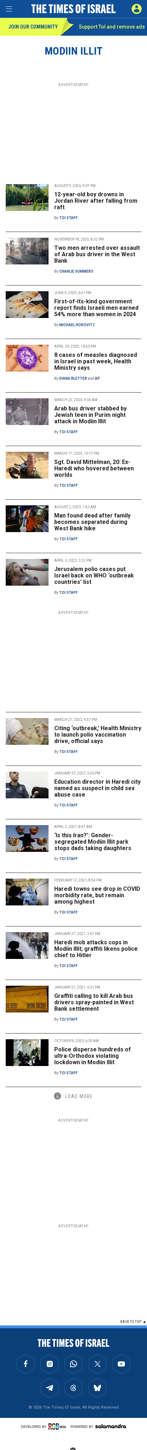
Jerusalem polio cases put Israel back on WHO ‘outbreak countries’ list (94, 575)
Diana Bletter (73, 378)
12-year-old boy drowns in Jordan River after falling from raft (95, 201)
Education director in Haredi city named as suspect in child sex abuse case (97, 788)
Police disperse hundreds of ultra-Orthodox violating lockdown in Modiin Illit (92, 1056)
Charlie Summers (76, 271)
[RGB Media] (59, 1426)
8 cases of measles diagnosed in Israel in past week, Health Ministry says (95, 361)
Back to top (130, 1322)
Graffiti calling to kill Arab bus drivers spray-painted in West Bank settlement (94, 1002)
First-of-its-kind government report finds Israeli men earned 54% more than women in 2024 (96, 308)
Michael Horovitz (77, 325)
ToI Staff (68, 218)
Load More (79, 1096)
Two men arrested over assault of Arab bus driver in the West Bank (97, 254)
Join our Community (33, 27)
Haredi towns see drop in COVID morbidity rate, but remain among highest (97, 895)
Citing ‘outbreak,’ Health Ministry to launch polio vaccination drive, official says (97, 734)
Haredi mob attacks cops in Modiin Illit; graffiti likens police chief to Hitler (96, 949)
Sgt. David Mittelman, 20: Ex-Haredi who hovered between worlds (94, 468)
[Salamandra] (110, 1426)
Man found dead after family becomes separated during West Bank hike (92, 522)
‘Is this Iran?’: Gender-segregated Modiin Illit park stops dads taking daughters (92, 842)
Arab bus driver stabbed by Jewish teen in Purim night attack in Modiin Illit (90, 415)
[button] (137, 9)
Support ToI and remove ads (112, 27)
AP (97, 378)
